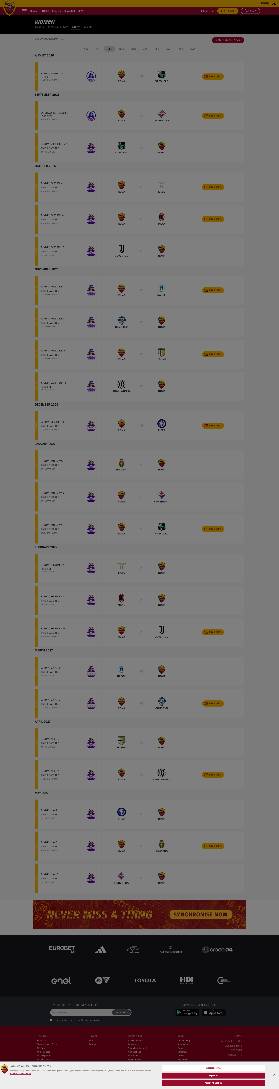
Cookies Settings (213, 1068)
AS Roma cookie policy (20, 1073)
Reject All (213, 1075)
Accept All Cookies (213, 1083)
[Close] (274, 1075)
